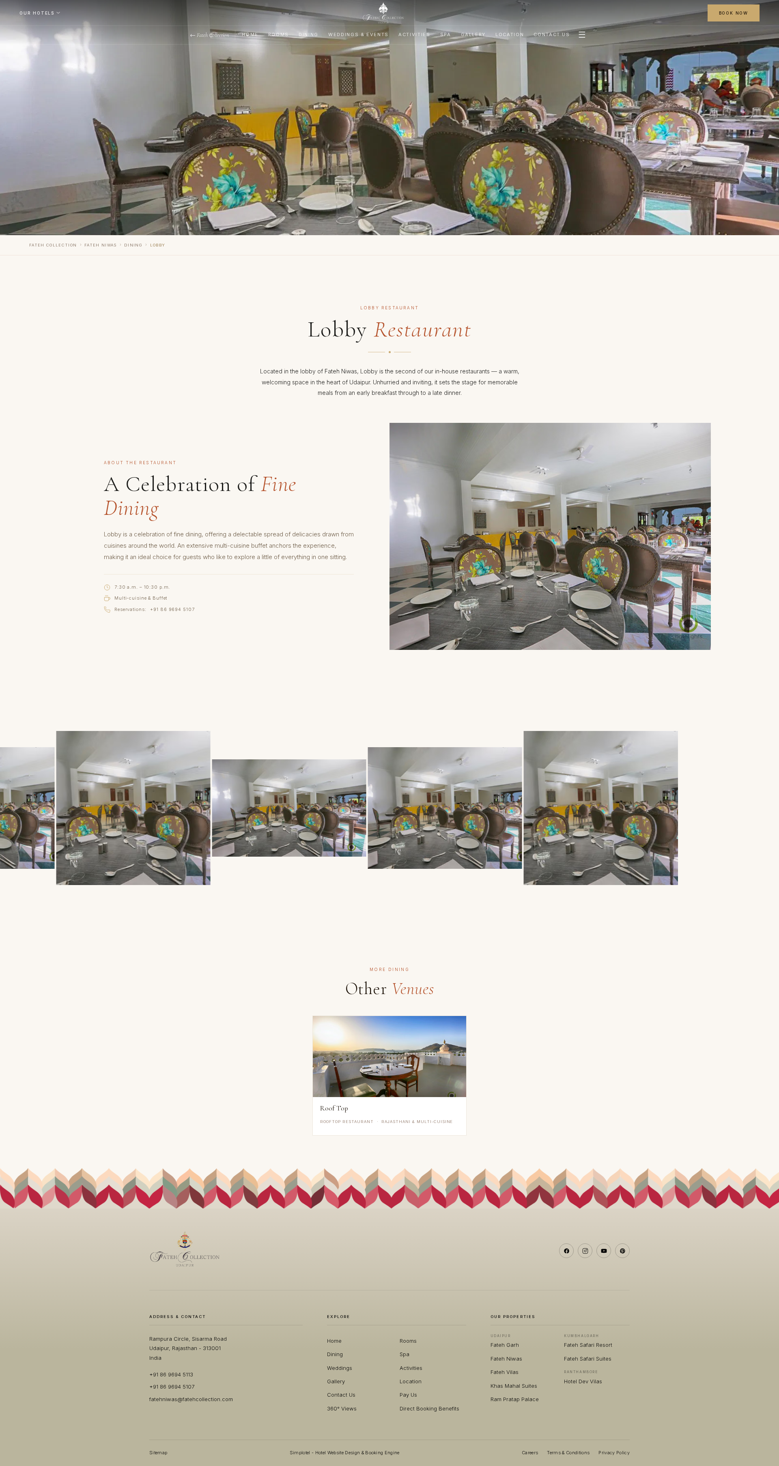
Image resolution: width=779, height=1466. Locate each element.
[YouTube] (603, 1250)
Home (250, 34)
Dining (308, 34)
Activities (414, 34)
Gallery (473, 34)
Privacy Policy (614, 1452)
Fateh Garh (505, 1345)
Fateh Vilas (505, 1372)
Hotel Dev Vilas (583, 1381)
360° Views (342, 1408)
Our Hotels (36, 13)
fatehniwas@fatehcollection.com (191, 1399)
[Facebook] (566, 1250)
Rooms (278, 34)
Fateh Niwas (100, 245)
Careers (530, 1452)
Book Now (733, 13)
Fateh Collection (53, 245)
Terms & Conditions (568, 1452)
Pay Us (408, 1394)
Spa (445, 34)
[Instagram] (585, 1250)
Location (509, 34)
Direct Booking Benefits (429, 1408)
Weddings (339, 1368)
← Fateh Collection (209, 35)
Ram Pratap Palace (515, 1399)
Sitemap (158, 1452)
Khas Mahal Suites (514, 1385)
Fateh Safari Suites (587, 1358)
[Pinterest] (622, 1250)
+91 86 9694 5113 (171, 1374)
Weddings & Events (358, 34)
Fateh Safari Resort (588, 1345)
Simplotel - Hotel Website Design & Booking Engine (345, 1452)
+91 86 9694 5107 (172, 609)
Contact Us (552, 34)
